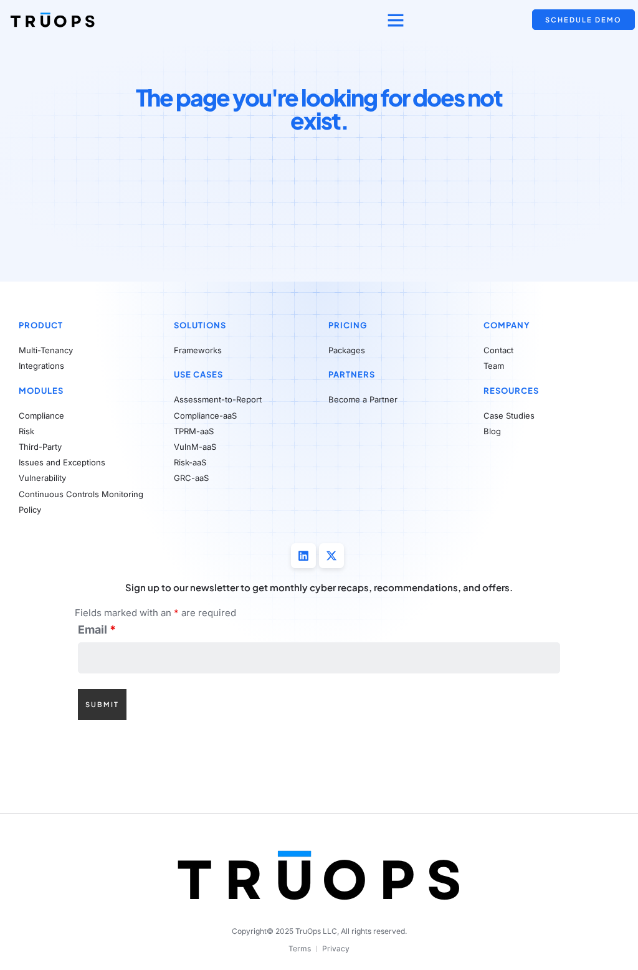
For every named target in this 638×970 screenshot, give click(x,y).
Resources (511, 391)
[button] (396, 20)
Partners (351, 374)
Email (97, 630)
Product (41, 325)
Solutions (200, 325)
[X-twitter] (331, 555)
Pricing (348, 325)
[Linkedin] (303, 555)
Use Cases (198, 374)
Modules (41, 391)
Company (506, 325)
